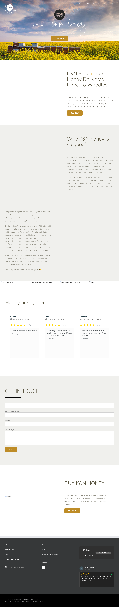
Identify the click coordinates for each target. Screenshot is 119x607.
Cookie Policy (40, 601)
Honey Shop (10, 549)
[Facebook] (43, 567)
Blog (44, 549)
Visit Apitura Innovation (50, 554)
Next (113, 337)
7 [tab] (50, 363)
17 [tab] (78, 363)
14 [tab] (69, 363)
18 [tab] (80, 363)
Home (8, 545)
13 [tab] (66, 363)
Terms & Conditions (12, 559)
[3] (70, 282)
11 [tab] (61, 363)
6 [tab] (47, 363)
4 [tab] (41, 363)
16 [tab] (75, 363)
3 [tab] (39, 363)
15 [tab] (72, 363)
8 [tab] (52, 363)
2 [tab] (36, 363)
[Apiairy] (7, 282)
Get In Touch (10, 554)
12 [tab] (64, 363)
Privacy (34, 601)
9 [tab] (55, 363)
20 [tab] (86, 363)
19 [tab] (83, 363)
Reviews (46, 545)
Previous (6, 337)
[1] (41, 282)
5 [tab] (44, 363)
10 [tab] (58, 363)
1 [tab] (33, 363)
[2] (92, 282)
